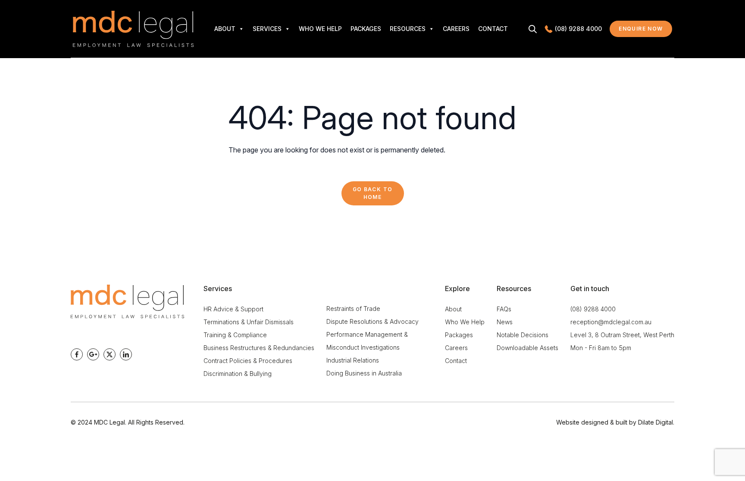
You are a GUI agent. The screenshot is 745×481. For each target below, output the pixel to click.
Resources (408, 28)
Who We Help (320, 28)
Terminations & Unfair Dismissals (248, 322)
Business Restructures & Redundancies (258, 347)
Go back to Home (373, 193)
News (505, 322)
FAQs (504, 309)
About (224, 28)
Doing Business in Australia (364, 373)
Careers (456, 28)
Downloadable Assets (527, 347)
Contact (493, 28)
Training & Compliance (235, 334)
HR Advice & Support (233, 309)
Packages (366, 28)
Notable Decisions (522, 334)
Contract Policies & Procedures (247, 360)
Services (267, 28)
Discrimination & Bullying (237, 373)
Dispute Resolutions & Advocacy (372, 321)
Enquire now (645, 30)
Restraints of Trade (353, 308)
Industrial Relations (352, 360)
